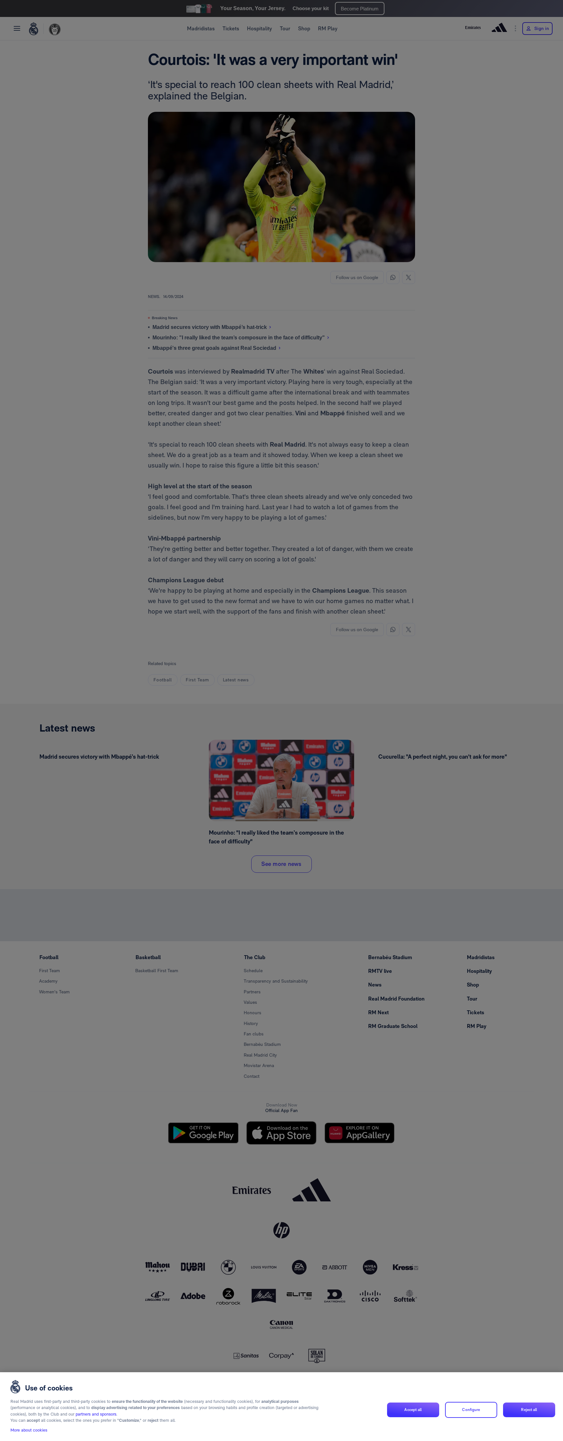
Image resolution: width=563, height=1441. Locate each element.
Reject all (529, 1409)
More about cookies (28, 1430)
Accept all (413, 1409)
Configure (471, 1409)
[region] (281, 1406)
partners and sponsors (96, 1414)
